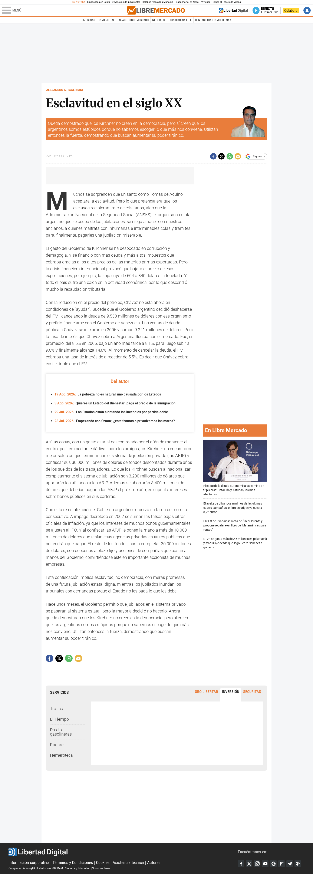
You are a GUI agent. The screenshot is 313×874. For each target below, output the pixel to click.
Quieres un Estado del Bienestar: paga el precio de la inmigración (115, 403)
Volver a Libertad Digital (233, 10)
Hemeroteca (61, 755)
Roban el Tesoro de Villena (226, 2)
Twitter (249, 863)
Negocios (158, 20)
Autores (153, 862)
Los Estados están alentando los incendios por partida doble (111, 412)
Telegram (289, 863)
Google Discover (273, 863)
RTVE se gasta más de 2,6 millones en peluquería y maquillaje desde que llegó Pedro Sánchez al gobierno (235, 543)
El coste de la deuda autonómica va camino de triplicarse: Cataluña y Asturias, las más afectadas (233, 490)
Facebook (241, 863)
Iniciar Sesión (307, 10)
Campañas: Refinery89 (22, 868)
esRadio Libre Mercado (133, 20)
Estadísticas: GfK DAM (50, 868)
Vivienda (205, 2)
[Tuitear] (221, 156)
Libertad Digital (123, 852)
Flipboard (281, 863)
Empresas (88, 20)
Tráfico (56, 708)
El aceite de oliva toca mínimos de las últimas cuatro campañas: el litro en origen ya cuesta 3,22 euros (232, 508)
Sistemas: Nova (101, 868)
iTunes (297, 863)
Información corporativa (29, 862)
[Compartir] (213, 156)
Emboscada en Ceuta (98, 2)
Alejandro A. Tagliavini (64, 90)
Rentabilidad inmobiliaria (213, 20)
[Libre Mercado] (156, 10)
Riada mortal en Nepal (187, 2)
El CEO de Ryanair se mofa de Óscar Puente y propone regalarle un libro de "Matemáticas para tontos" (235, 525)
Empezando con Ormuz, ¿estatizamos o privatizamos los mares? (115, 421)
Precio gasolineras (61, 732)
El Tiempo (59, 719)
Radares (58, 744)
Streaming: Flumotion (77, 868)
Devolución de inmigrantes (126, 2)
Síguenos (259, 156)
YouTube (265, 863)
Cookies (102, 862)
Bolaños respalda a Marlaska (157, 2)
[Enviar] (230, 156)
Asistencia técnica (128, 862)
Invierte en (106, 20)
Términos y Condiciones (73, 862)
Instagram (257, 863)
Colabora (290, 10)
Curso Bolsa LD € (180, 20)
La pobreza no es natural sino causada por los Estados (108, 394)
